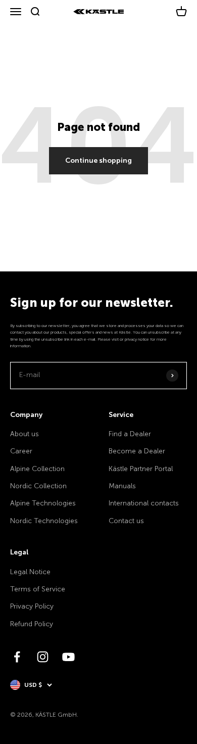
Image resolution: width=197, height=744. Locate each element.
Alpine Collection (37, 468)
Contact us (126, 521)
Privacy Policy (32, 606)
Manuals (122, 486)
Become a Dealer (137, 451)
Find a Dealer (130, 434)
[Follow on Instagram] (43, 657)
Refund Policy (31, 624)
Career (21, 451)
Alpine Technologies (43, 503)
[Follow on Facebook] (17, 657)
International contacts (144, 503)
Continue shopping (98, 160)
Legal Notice (30, 572)
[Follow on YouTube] (68, 657)
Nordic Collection (38, 486)
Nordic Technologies (44, 521)
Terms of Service (37, 589)
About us (24, 434)
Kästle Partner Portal (141, 468)
